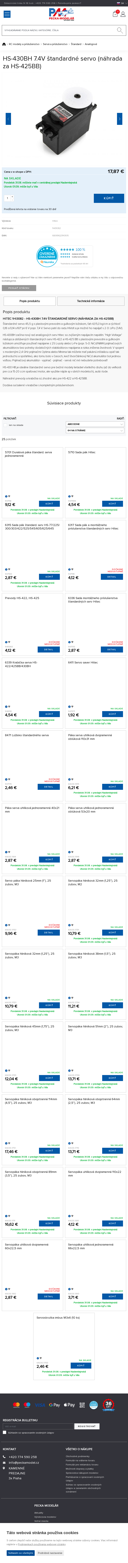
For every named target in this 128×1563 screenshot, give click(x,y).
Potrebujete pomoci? (69, 3)
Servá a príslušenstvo (55, 44)
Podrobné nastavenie (50, 1553)
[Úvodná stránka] (4, 44)
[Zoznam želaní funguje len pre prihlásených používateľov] (9, 496)
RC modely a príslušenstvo (24, 44)
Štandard (76, 44)
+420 (46, 3)
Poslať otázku (19, 288)
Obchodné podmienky (78, 1456)
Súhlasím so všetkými (20, 1553)
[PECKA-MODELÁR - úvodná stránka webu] (47, 14)
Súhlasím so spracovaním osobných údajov (31, 1432)
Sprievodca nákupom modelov (82, 1473)
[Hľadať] (120, 31)
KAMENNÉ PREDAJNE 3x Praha (17, 1473)
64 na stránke (77, 430)
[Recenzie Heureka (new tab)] (94, 1405)
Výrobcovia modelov (45, 1517)
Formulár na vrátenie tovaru (80, 1460)
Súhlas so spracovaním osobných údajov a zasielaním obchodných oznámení (84, 1488)
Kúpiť (109, 198)
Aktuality (38, 1512)
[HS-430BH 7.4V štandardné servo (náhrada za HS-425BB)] (64, 119)
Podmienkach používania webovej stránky (42, 1544)
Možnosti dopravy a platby (80, 1468)
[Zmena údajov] (123, 16)
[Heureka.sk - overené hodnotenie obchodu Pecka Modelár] (64, 256)
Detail (112, 577)
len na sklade (16, 425)
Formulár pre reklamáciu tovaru (82, 1464)
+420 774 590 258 (23, 1457)
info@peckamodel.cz (24, 1463)
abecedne (74, 424)
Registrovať (87, 1426)
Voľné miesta (41, 1521)
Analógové (91, 44)
